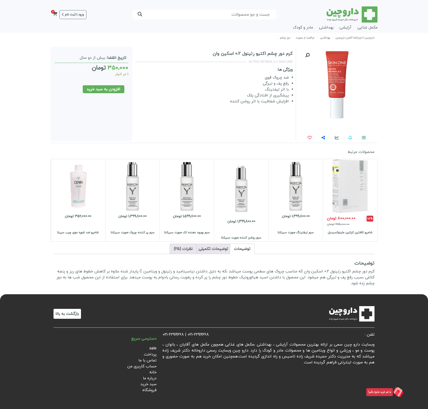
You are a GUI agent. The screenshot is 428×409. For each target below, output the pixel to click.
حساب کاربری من (142, 366)
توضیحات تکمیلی (213, 249)
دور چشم (285, 38)
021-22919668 (198, 334)
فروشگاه (149, 390)
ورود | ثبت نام (74, 14)
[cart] (55, 14)
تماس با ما (147, 360)
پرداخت (150, 354)
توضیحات (242, 249)
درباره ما (150, 378)
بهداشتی (326, 27)
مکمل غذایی (367, 27)
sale (153, 348)
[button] (307, 55)
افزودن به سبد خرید (103, 89)
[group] (350, 200)
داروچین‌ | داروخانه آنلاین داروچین (355, 38)
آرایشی (345, 27)
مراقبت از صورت (305, 38)
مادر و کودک (303, 27)
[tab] (242, 249)
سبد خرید (148, 384)
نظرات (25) (183, 249)
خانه (153, 372)
